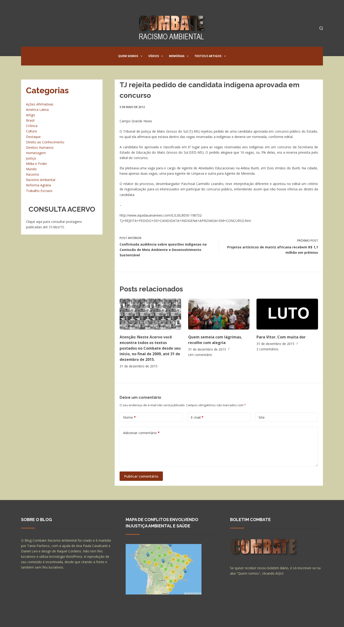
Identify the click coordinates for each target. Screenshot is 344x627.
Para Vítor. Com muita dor (281, 337)
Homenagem (36, 153)
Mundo (31, 169)
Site (262, 417)
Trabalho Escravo (39, 190)
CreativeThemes (103, 618)
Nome (129, 417)
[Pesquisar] (321, 28)
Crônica (31, 125)
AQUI (279, 573)
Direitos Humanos (40, 147)
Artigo (30, 115)
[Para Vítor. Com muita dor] (287, 314)
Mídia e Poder (36, 163)
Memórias (176, 56)
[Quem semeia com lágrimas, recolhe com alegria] (219, 314)
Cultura (31, 131)
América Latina (37, 109)
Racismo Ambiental (40, 180)
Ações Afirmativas (39, 104)
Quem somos (128, 56)
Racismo (32, 174)
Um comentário (200, 354)
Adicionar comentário (141, 432)
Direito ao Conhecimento (45, 142)
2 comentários (267, 349)
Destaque (33, 136)
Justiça (31, 158)
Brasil (30, 120)
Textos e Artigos (207, 56)
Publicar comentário (141, 476)
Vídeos (153, 56)
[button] (141, 56)
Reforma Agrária (38, 185)
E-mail (197, 417)
